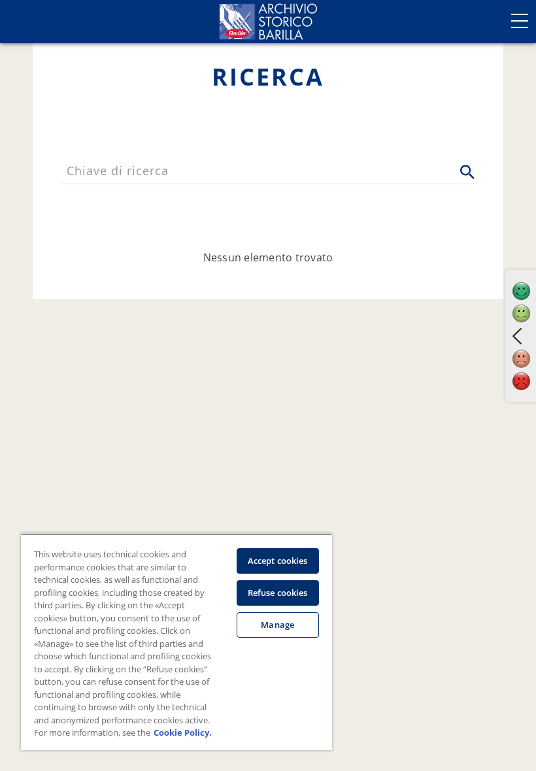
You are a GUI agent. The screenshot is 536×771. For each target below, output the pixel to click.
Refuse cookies (278, 593)
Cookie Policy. (183, 732)
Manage (277, 625)
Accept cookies (278, 560)
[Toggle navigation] (519, 21)
